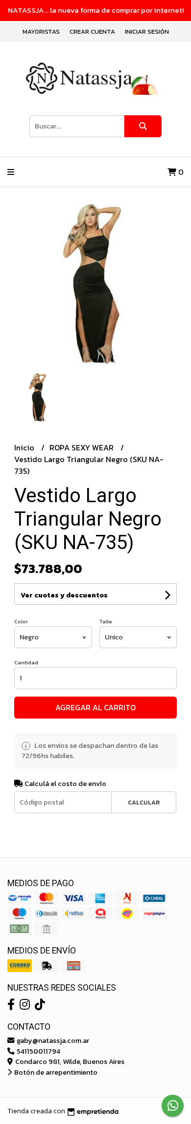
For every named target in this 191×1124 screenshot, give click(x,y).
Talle (105, 621)
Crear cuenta (92, 31)
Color (21, 621)
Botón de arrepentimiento (55, 1072)
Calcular (144, 802)
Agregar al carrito (95, 707)
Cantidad (26, 662)
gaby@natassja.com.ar (52, 1040)
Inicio (25, 447)
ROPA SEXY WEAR (82, 447)
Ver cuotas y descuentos (64, 595)
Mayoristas (41, 31)
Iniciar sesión (147, 31)
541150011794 (37, 1051)
